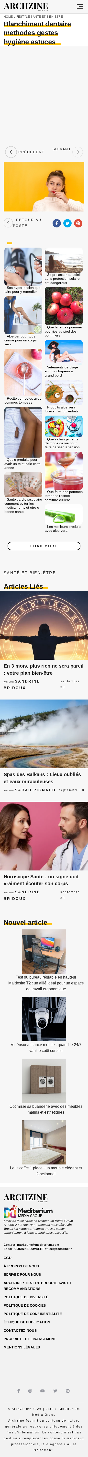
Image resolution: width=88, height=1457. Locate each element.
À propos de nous (21, 1266)
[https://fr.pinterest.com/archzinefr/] (68, 1391)
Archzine (30, 7)
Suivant (62, 152)
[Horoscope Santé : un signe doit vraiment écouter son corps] (44, 836)
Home (8, 16)
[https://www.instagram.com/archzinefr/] (30, 1391)
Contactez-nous (20, 1330)
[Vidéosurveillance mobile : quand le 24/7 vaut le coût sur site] (44, 1040)
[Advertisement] (44, 95)
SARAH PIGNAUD (35, 790)
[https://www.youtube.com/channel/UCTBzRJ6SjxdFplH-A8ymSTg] (43, 1391)
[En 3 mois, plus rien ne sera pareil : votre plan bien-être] (44, 625)
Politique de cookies (25, 1305)
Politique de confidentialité (33, 1314)
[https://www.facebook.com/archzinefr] (19, 1391)
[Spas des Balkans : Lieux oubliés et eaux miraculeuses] (44, 734)
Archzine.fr (30, 1198)
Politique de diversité (26, 1297)
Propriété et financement (30, 1339)
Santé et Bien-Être (47, 16)
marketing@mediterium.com (38, 1245)
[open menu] (79, 6)
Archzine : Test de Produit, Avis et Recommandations (38, 1286)
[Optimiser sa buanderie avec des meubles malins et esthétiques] (44, 1101)
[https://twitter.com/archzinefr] (55, 1391)
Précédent (31, 152)
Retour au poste (27, 223)
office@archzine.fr (58, 1249)
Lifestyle (22, 16)
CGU (7, 1258)
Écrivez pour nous (22, 1274)
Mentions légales (22, 1347)
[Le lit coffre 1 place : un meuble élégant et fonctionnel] (44, 1163)
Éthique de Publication (27, 1322)
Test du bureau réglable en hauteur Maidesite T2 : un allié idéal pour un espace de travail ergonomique (46, 983)
